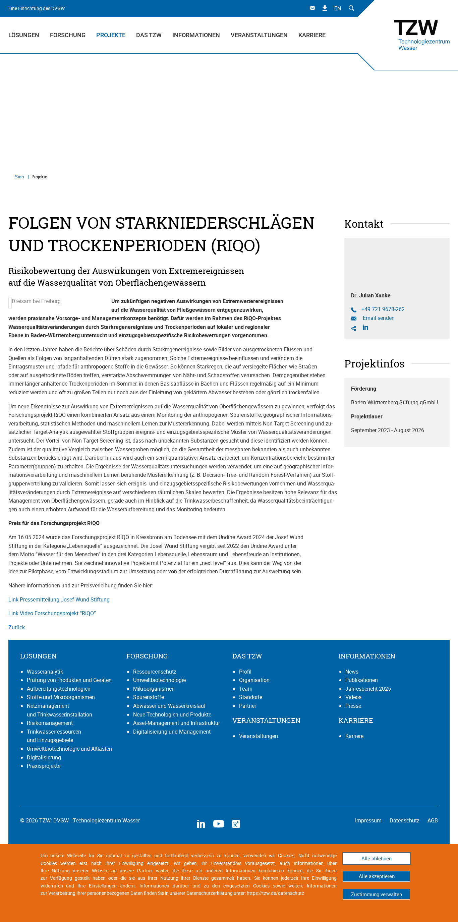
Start (20, 177)
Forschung (67, 35)
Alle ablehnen (376, 858)
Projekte (110, 35)
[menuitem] (26, 35)
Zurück (16, 627)
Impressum (369, 820)
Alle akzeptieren (377, 876)
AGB (432, 820)
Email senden (378, 318)
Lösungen (23, 35)
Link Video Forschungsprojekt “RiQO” (52, 613)
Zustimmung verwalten (376, 894)
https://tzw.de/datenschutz (275, 893)
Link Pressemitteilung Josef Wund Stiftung (59, 599)
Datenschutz (405, 820)
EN (337, 8)
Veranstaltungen (259, 35)
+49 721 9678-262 (383, 309)
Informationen (196, 35)
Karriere (312, 35)
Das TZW (149, 35)
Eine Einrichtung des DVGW (36, 8)
